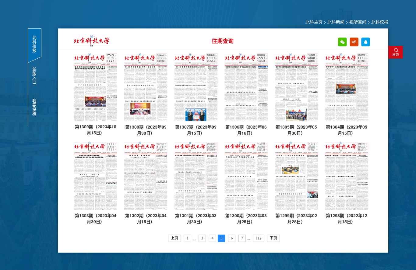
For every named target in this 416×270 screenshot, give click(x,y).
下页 (273, 238)
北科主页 (314, 22)
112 (258, 238)
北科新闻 (335, 22)
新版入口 (34, 75)
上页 (174, 238)
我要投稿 (34, 107)
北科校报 (379, 22)
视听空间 (357, 22)
